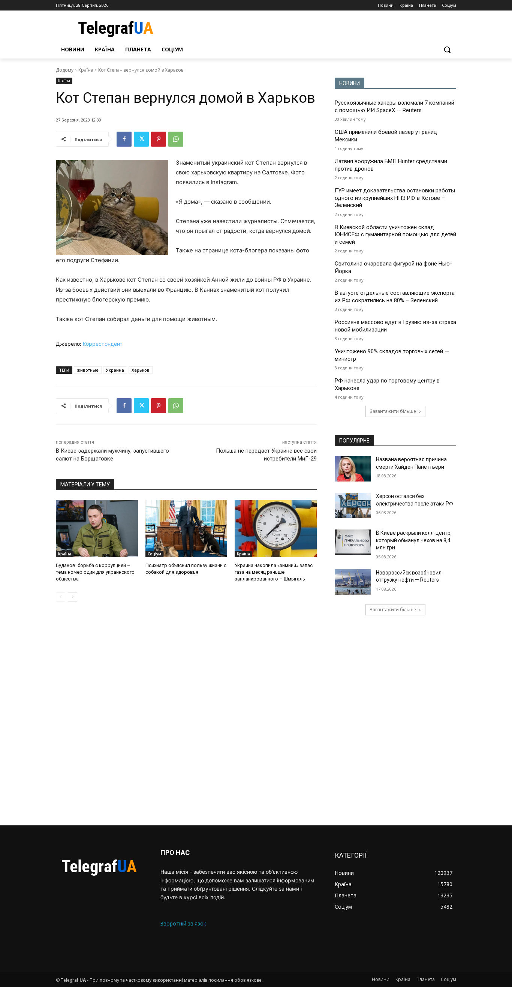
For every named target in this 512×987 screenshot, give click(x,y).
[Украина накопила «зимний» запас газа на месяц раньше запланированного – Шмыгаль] (276, 528)
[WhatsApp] (175, 139)
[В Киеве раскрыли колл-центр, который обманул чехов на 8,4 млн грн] (353, 542)
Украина (115, 370)
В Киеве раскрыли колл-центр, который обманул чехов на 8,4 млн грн (414, 540)
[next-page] (72, 597)
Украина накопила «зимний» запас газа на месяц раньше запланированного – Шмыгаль (274, 572)
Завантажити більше (393, 411)
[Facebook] (124, 139)
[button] (447, 49)
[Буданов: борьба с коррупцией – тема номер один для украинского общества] (97, 528)
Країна (85, 70)
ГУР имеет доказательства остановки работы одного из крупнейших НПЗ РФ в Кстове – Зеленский (395, 197)
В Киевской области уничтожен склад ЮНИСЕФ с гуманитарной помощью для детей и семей (395, 234)
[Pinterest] (158, 139)
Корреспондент (102, 343)
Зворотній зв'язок (183, 923)
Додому (64, 70)
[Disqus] (186, 713)
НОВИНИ (349, 83)
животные (88, 370)
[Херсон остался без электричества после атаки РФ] (353, 505)
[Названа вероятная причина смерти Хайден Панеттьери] (353, 469)
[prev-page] (60, 597)
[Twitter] (141, 139)
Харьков (141, 370)
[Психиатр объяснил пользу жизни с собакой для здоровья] (186, 528)
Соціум (154, 553)
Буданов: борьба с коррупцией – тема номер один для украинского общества (95, 572)
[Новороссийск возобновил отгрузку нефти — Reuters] (353, 582)
